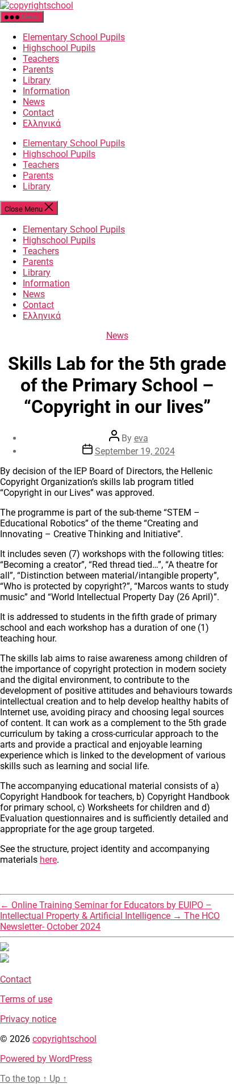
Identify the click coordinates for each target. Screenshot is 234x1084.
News (34, 101)
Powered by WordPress (46, 1058)
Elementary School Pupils (74, 37)
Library (37, 80)
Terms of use (26, 999)
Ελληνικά (42, 123)
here (48, 859)
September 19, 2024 (135, 451)
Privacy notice (28, 1019)
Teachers (41, 58)
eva (141, 438)
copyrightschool (64, 1039)
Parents (38, 69)
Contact (38, 112)
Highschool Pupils (59, 48)
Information (46, 91)
